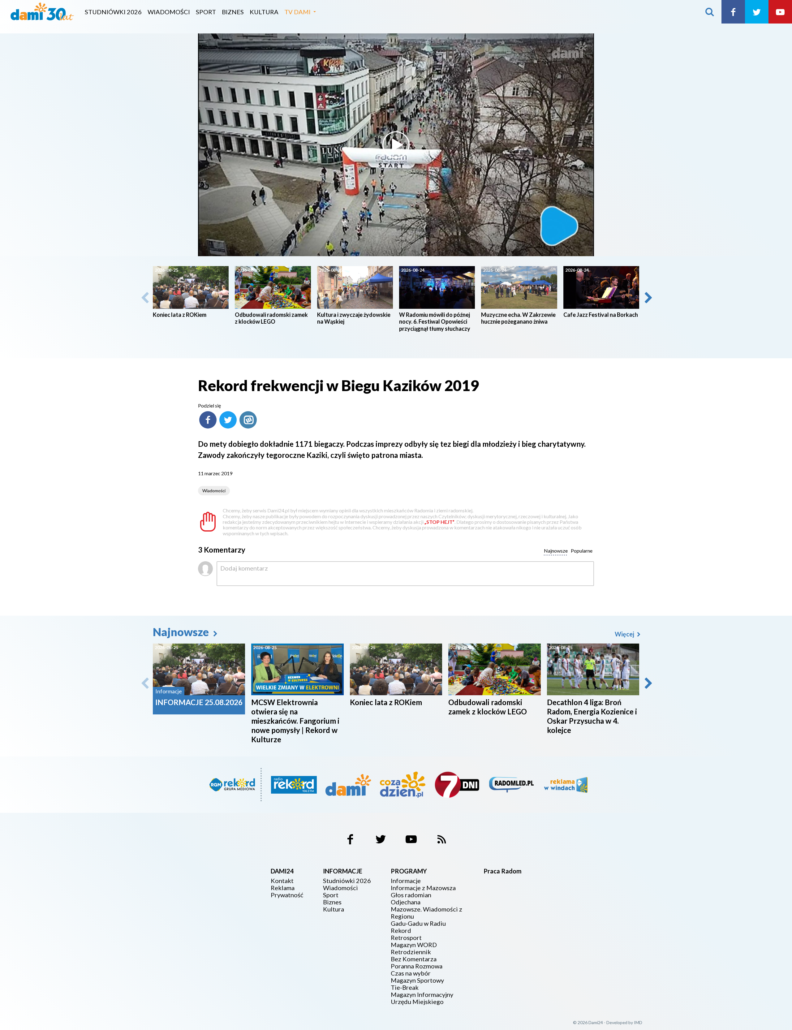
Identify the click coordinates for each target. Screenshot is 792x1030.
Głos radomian (411, 895)
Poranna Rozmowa (416, 966)
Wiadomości (169, 11)
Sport (206, 11)
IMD (638, 1022)
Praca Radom (503, 871)
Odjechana (405, 902)
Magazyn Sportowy (417, 980)
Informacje (406, 880)
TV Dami (297, 11)
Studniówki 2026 (113, 11)
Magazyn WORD (414, 944)
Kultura (264, 11)
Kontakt (282, 880)
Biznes (233, 11)
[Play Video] (396, 145)
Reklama (283, 887)
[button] (647, 297)
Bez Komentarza (414, 959)
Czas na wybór (411, 973)
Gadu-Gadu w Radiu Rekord (418, 927)
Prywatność (287, 895)
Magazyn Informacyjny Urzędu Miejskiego (422, 998)
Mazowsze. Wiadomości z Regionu (426, 913)
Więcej (625, 634)
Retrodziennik (411, 951)
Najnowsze (182, 632)
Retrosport (406, 937)
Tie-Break (405, 987)
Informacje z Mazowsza (423, 887)
